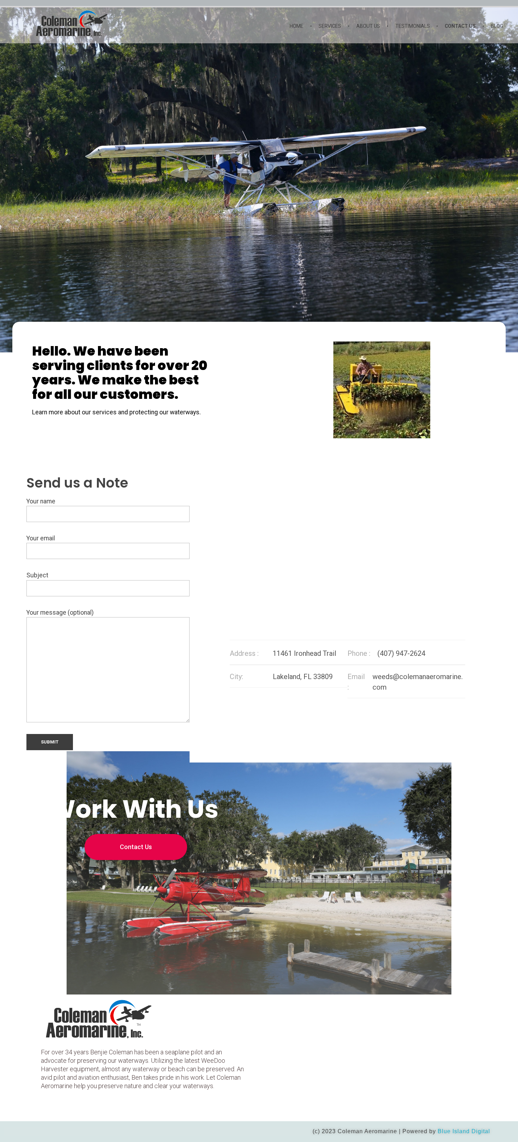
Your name (40, 501)
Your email (40, 538)
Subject (37, 575)
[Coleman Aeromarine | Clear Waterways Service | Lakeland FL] (89, 22)
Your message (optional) (60, 612)
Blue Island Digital (464, 1131)
